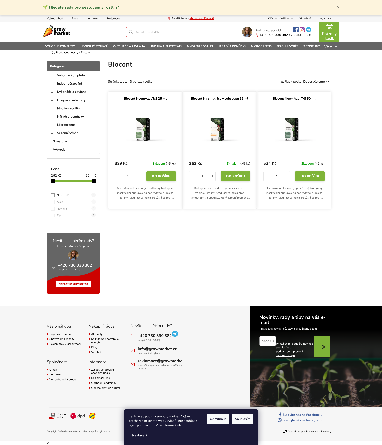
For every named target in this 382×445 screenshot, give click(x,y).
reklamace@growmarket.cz (163, 361)
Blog (75, 18)
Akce (75, 202)
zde (179, 425)
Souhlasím (242, 419)
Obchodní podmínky (103, 383)
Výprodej (59, 149)
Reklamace (113, 18)
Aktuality (96, 334)
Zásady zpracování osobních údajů (102, 371)
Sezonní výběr (67, 133)
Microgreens (66, 125)
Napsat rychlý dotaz (73, 284)
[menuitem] (60, 46)
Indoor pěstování (69, 83)
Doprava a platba (60, 334)
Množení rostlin (68, 108)
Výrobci (96, 352)
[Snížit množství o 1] (118, 176)
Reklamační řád (100, 378)
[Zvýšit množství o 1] (138, 176)
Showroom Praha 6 (61, 339)
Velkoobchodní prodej (62, 379)
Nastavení (139, 435)
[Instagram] (302, 29)
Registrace (325, 18)
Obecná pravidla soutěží (106, 388)
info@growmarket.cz (157, 349)
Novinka (75, 209)
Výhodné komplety (71, 75)
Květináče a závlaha (71, 92)
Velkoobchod (55, 18)
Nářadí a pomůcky (70, 116)
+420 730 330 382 (273, 35)
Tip (75, 215)
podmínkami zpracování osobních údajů (290, 353)
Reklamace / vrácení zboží (65, 344)
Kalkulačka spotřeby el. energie (105, 340)
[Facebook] (296, 29)
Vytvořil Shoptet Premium (302, 431)
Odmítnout (218, 419)
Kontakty (92, 18)
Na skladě (75, 195)
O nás (53, 370)
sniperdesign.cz (327, 431)
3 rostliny (60, 141)
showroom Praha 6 (202, 18)
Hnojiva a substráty (71, 100)
